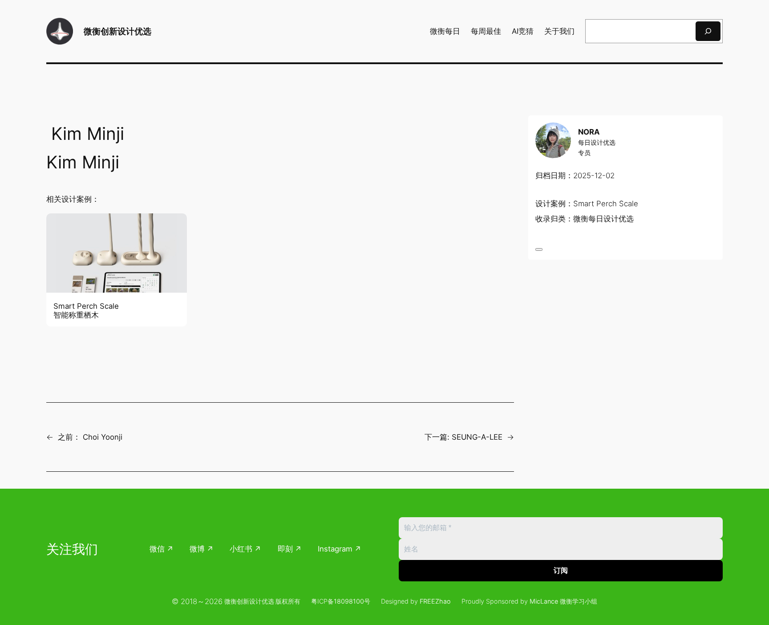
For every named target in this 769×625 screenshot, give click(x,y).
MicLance (544, 601)
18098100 (349, 601)
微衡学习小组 (578, 601)
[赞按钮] (538, 249)
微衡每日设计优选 (603, 219)
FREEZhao (435, 601)
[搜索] (708, 31)
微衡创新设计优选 (117, 31)
